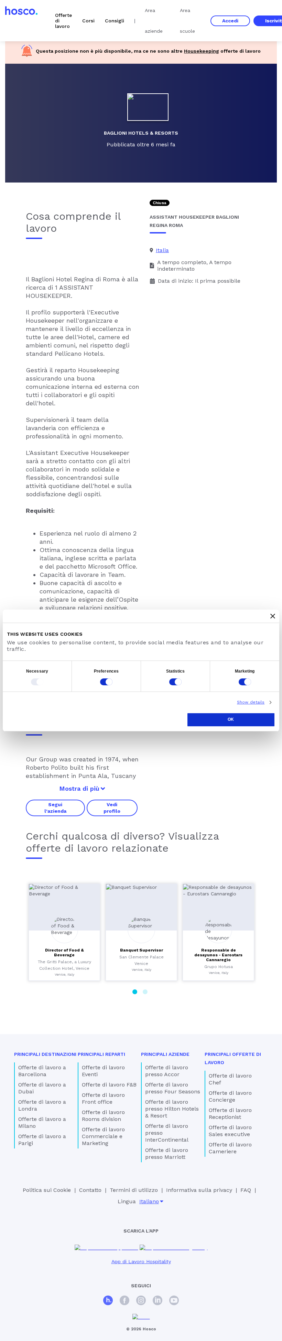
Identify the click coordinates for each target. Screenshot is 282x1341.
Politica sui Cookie (47, 1190)
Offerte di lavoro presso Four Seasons (172, 1088)
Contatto (90, 1190)
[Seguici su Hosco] (108, 1301)
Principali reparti (101, 1054)
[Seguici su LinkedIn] (157, 1301)
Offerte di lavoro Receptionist (230, 1113)
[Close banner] (272, 616)
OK (231, 719)
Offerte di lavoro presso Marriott (166, 1153)
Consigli (114, 20)
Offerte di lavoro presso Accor (166, 1071)
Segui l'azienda (55, 807)
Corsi (88, 20)
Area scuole (187, 21)
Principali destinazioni (45, 1054)
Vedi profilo (112, 807)
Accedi (230, 20)
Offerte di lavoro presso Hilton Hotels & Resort (172, 1109)
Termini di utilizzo (134, 1190)
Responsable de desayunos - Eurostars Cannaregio (218, 955)
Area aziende (154, 21)
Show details (250, 702)
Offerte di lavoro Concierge (230, 1096)
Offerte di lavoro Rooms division (103, 1115)
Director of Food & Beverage (64, 952)
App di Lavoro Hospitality (141, 1261)
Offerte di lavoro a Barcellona (42, 1071)
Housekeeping (201, 51)
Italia (162, 250)
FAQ (245, 1190)
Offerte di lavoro (63, 20)
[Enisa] (141, 1317)
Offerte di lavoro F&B (109, 1084)
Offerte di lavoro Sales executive (230, 1130)
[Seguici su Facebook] (124, 1301)
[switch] (106, 681)
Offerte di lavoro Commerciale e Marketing (103, 1136)
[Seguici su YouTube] (174, 1301)
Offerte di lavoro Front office (103, 1098)
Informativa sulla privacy (199, 1190)
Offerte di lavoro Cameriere (230, 1148)
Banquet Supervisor (141, 950)
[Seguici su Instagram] (141, 1301)
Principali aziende (165, 1054)
